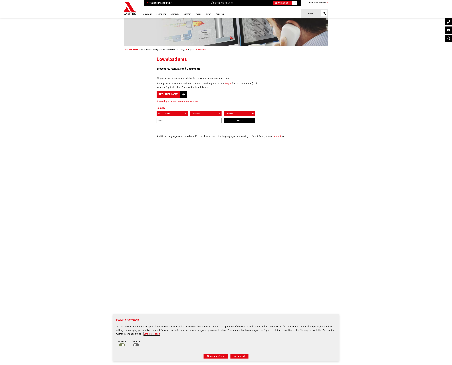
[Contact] (448, 30)
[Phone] (448, 21)
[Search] (448, 38)
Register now (168, 94)
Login (310, 13)
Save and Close (215, 356)
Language (317, 2)
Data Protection (151, 333)
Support (191, 49)
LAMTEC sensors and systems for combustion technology (162, 49)
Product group (164, 113)
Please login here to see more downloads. (178, 101)
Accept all (239, 356)
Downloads (202, 49)
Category (229, 113)
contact (277, 136)
